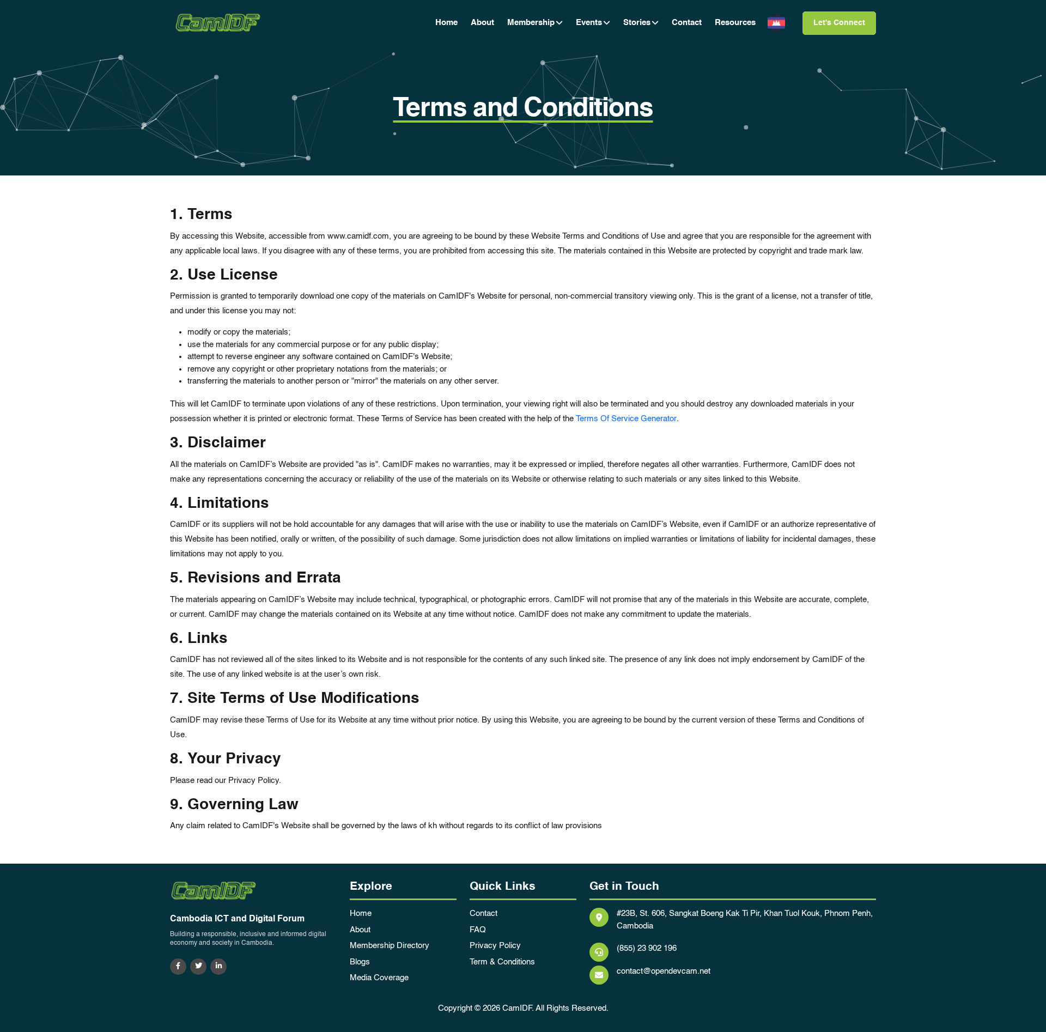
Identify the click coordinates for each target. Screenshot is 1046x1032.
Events (589, 23)
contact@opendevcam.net (663, 971)
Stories (636, 23)
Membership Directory (389, 946)
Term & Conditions (502, 962)
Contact (687, 23)
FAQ (478, 930)
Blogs (360, 962)
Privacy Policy (495, 946)
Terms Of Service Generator (626, 419)
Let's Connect (839, 23)
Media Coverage (379, 978)
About (482, 23)
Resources (735, 23)
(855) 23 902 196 (647, 948)
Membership (531, 23)
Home (446, 23)
